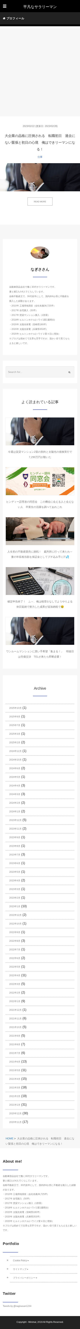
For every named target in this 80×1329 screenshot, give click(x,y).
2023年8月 (14, 846)
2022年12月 (15, 915)
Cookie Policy (20, 1260)
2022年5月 (14, 967)
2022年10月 (15, 923)
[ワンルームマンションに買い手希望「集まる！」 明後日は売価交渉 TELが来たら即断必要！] (40, 631)
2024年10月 (15, 759)
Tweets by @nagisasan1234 (17, 1306)
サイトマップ (19, 1269)
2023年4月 (14, 880)
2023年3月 (14, 889)
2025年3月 (14, 734)
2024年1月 (14, 811)
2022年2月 (14, 992)
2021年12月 (15, 1010)
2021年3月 (14, 1087)
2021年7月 (14, 1053)
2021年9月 (14, 1036)
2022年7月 (14, 949)
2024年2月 (14, 803)
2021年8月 (14, 1044)
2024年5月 (14, 777)
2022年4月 (14, 975)
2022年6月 (14, 958)
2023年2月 (14, 898)
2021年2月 (14, 1096)
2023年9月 (14, 837)
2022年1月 (14, 1001)
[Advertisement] (40, 68)
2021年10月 (15, 1027)
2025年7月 (14, 725)
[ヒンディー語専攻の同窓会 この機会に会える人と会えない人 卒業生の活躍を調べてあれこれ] (40, 481)
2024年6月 (14, 768)
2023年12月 (15, 820)
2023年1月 (14, 906)
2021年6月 (14, 1061)
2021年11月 (15, 1018)
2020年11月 (15, 1122)
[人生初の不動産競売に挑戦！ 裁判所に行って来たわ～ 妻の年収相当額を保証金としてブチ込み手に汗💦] (40, 531)
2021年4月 (14, 1079)
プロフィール (15, 18)
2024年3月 (14, 794)
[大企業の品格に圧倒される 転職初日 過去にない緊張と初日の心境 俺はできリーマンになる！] (40, 177)
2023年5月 (14, 872)
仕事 (40, 156)
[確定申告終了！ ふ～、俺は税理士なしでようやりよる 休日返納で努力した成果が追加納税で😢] (40, 581)
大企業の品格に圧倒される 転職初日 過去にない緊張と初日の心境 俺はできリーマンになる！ (40, 142)
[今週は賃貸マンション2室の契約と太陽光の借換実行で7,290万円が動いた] (40, 431)
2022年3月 (14, 984)
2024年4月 (14, 785)
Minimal (32, 1322)
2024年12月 (15, 751)
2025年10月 (15, 708)
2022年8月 (14, 941)
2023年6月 (14, 863)
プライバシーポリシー (24, 1277)
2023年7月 (14, 854)
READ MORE (40, 201)
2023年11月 (15, 828)
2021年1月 (14, 1105)
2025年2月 (14, 742)
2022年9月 (14, 932)
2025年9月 (14, 716)
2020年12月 (15, 1113)
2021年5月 (14, 1070)
